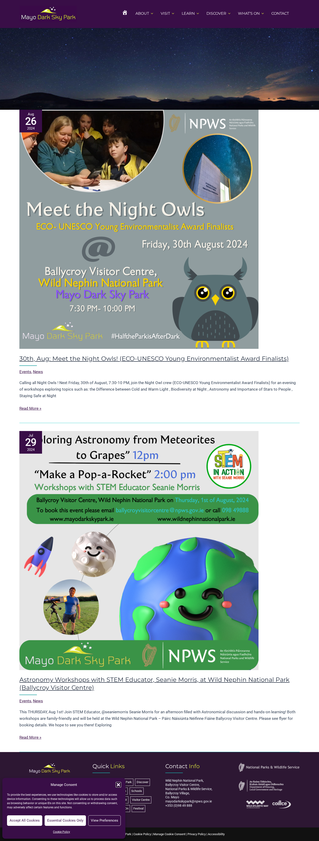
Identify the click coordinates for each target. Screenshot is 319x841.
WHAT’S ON (249, 13)
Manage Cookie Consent (169, 834)
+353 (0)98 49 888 (178, 805)
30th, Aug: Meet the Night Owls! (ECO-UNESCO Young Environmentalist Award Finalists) (154, 358)
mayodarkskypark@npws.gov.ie (188, 801)
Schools (136, 791)
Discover (142, 782)
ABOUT (142, 13)
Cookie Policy (61, 832)
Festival (138, 808)
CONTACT (280, 13)
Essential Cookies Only (65, 820)
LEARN (188, 13)
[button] (118, 784)
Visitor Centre (141, 800)
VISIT (165, 13)
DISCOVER (216, 13)
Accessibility (216, 834)
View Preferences (104, 820)
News (38, 371)
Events (25, 371)
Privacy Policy (197, 834)
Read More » (30, 409)
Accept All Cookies (25, 820)
